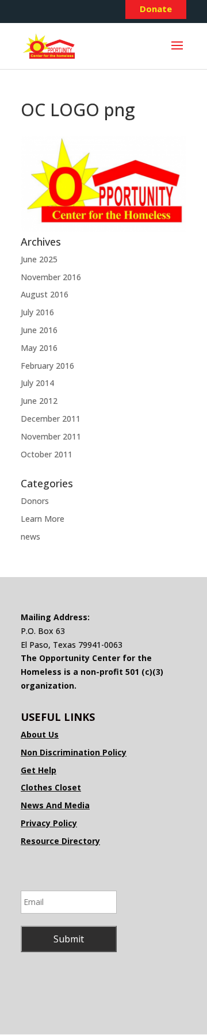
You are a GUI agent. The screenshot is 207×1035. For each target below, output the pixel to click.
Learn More (42, 518)
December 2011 (50, 418)
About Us (40, 734)
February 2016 (47, 365)
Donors (35, 500)
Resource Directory (60, 840)
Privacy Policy (49, 823)
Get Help (38, 770)
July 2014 (37, 382)
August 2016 (44, 294)
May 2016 (39, 347)
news (30, 536)
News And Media (55, 805)
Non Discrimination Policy (73, 752)
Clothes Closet (51, 787)
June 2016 (39, 329)
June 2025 (39, 259)
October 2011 (46, 454)
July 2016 (37, 312)
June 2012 (39, 400)
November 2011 (51, 436)
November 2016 (51, 277)
